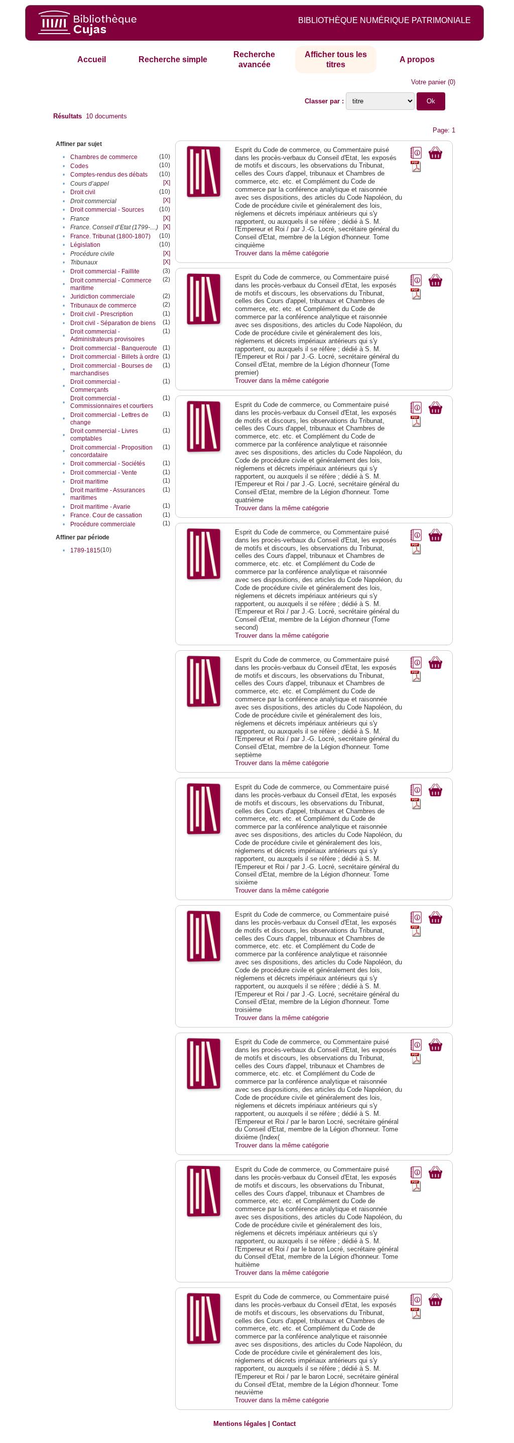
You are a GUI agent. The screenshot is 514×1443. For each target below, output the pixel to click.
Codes (79, 166)
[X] (166, 182)
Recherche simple (173, 59)
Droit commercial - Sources (107, 209)
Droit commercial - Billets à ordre (114, 356)
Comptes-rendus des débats (109, 174)
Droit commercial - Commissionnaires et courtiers (111, 402)
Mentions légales (239, 1423)
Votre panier (428, 82)
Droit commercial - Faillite (105, 271)
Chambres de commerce (104, 157)
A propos (417, 59)
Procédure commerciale (103, 524)
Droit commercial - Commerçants (95, 385)
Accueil (91, 59)
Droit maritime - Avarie (100, 506)
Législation (85, 244)
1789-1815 (85, 550)
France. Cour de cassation (106, 515)
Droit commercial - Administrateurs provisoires (107, 335)
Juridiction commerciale (102, 296)
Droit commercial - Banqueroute (113, 348)
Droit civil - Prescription (101, 314)
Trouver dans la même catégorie (282, 253)
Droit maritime (89, 481)
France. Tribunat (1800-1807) (110, 236)
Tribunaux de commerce (103, 305)
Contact (284, 1423)
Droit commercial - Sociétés (107, 463)
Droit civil (82, 192)
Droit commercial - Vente (103, 472)
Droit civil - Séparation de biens (113, 323)
